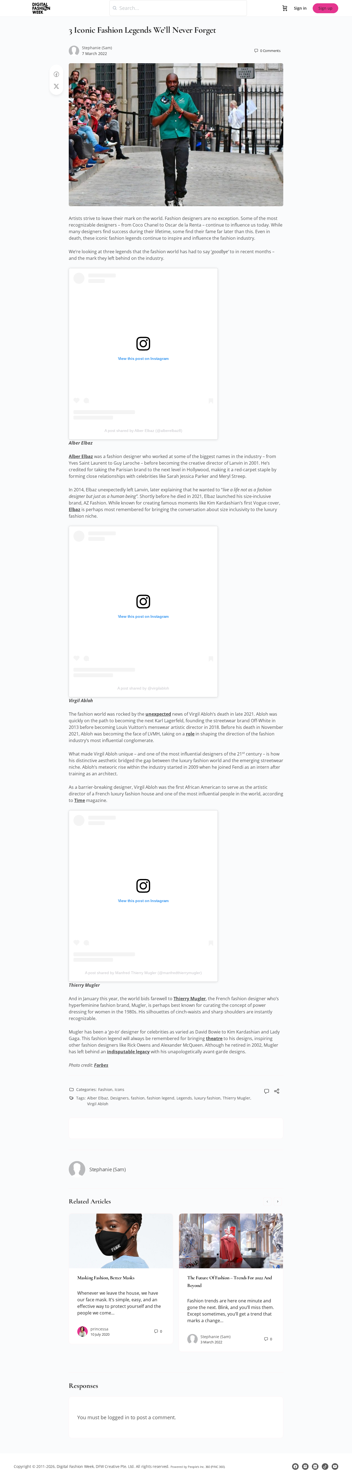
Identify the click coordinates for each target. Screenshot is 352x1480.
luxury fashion (207, 1098)
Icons (119, 1089)
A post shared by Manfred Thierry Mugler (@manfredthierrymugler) (143, 973)
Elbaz (74, 509)
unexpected (158, 714)
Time (79, 800)
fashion (138, 1098)
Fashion (105, 1089)
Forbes (101, 1065)
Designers (119, 1098)
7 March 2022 (94, 53)
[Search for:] (178, 8)
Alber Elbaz (81, 456)
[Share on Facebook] (56, 74)
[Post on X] (56, 86)
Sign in (300, 8)
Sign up (325, 8)
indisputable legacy (128, 1052)
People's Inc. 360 (199, 1467)
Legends (184, 1098)
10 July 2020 (99, 1334)
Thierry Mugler (190, 999)
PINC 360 (217, 1467)
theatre (214, 1038)
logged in (118, 1417)
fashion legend (160, 1098)
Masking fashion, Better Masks (105, 1278)
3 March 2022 (211, 1342)
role (190, 734)
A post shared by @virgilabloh (143, 688)
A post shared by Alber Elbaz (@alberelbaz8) (143, 430)
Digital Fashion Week (75, 1466)
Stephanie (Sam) (97, 47)
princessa (99, 1329)
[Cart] (284, 8)
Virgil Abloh (97, 1103)
